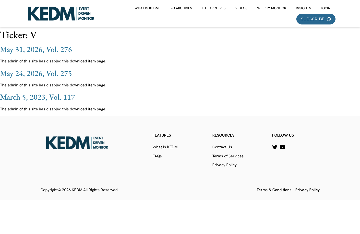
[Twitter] (274, 147)
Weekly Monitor (271, 8)
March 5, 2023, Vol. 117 (37, 97)
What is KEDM (146, 8)
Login (326, 8)
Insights (303, 8)
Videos (241, 8)
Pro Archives (180, 8)
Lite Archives (214, 8)
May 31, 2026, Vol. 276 (36, 49)
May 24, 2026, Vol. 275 (36, 73)
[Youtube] (282, 147)
